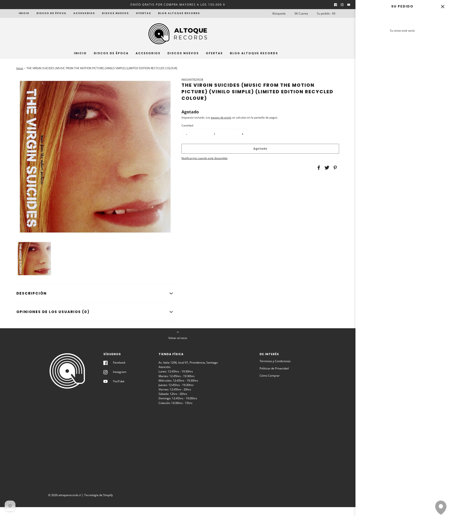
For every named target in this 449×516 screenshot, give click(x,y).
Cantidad (187, 125)
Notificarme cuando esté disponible (204, 158)
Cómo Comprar (270, 376)
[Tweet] (326, 167)
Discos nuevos (115, 13)
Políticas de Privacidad (274, 368)
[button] (34, 259)
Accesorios (84, 13)
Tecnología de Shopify (98, 495)
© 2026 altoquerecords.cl (64, 495)
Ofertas (143, 13)
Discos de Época (51, 13)
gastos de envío (221, 117)
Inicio (24, 13)
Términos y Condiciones (275, 361)
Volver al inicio (177, 338)
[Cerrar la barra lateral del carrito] (442, 6)
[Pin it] (334, 167)
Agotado (260, 149)
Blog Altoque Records (179, 13)
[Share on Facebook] (318, 167)
